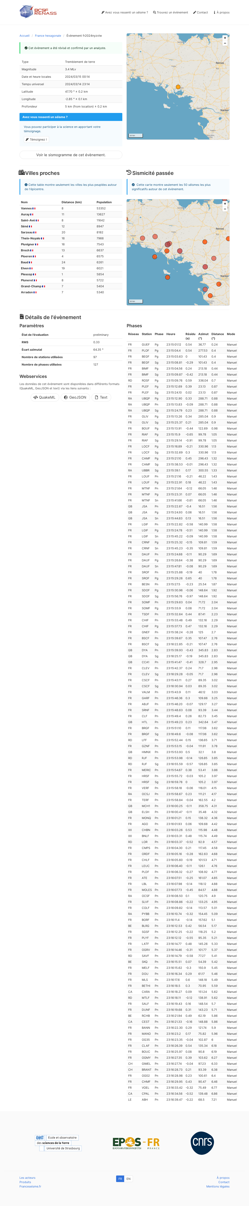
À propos (223, 1177)
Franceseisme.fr (30, 1186)
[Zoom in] (225, 37)
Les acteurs (27, 1177)
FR (120, 1179)
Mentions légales (217, 1186)
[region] (178, 86)
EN (129, 1179)
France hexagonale (48, 35)
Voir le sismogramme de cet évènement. (71, 155)
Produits (25, 1182)
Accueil (25, 35)
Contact (223, 1182)
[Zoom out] (225, 43)
